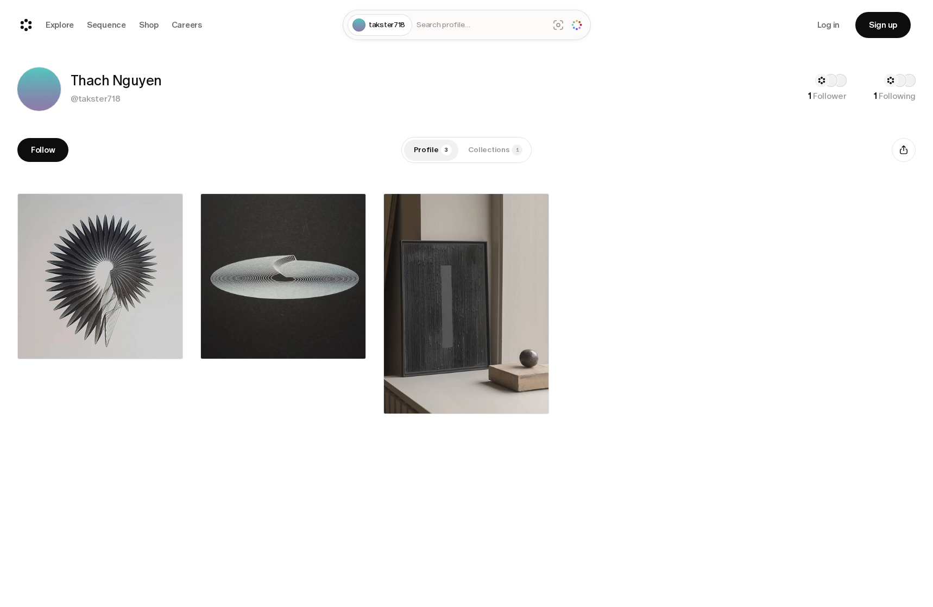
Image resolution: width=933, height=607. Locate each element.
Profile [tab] (431, 149)
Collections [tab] (493, 149)
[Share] (904, 150)
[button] (39, 89)
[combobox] (480, 25)
